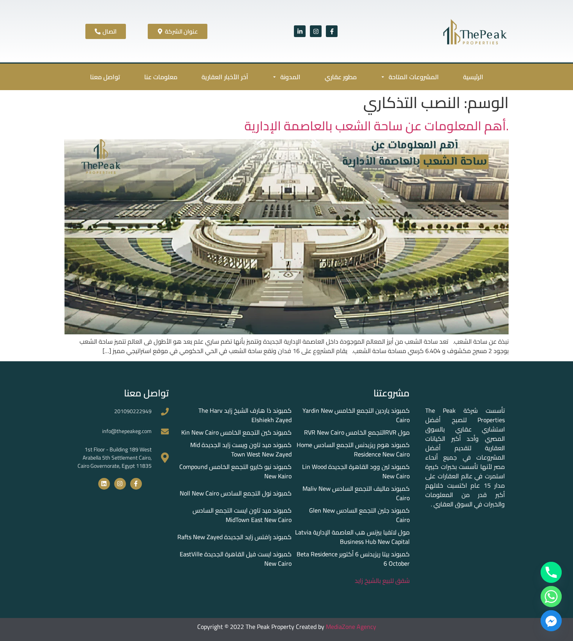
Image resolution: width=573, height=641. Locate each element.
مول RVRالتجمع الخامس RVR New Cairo (357, 432)
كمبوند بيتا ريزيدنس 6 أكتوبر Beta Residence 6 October (353, 558)
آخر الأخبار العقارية (225, 77)
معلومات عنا (160, 77)
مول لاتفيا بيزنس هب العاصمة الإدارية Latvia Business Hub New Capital (352, 536)
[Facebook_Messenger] (551, 620)
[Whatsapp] (551, 596)
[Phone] (551, 572)
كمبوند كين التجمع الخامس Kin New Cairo (236, 432)
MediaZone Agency (351, 626)
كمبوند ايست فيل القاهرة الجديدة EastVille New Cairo (236, 558)
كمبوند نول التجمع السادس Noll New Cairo (236, 493)
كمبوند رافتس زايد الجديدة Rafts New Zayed (234, 537)
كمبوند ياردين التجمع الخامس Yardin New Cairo (356, 415)
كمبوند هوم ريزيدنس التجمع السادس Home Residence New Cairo (353, 449)
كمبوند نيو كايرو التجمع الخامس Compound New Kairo (235, 471)
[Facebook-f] (332, 31)
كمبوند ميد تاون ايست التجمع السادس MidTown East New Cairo (242, 515)
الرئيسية (473, 77)
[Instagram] (316, 31)
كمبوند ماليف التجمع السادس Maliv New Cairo (356, 493)
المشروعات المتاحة (414, 77)
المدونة (290, 77)
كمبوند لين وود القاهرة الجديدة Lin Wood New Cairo (356, 471)
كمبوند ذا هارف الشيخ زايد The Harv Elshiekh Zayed (245, 415)
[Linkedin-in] (300, 31)
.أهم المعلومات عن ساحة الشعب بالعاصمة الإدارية (376, 125)
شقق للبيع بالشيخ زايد (382, 580)
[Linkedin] (104, 484)
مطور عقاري (341, 77)
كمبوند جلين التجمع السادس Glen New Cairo (359, 515)
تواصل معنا (105, 77)
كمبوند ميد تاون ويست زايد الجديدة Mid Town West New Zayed (241, 449)
